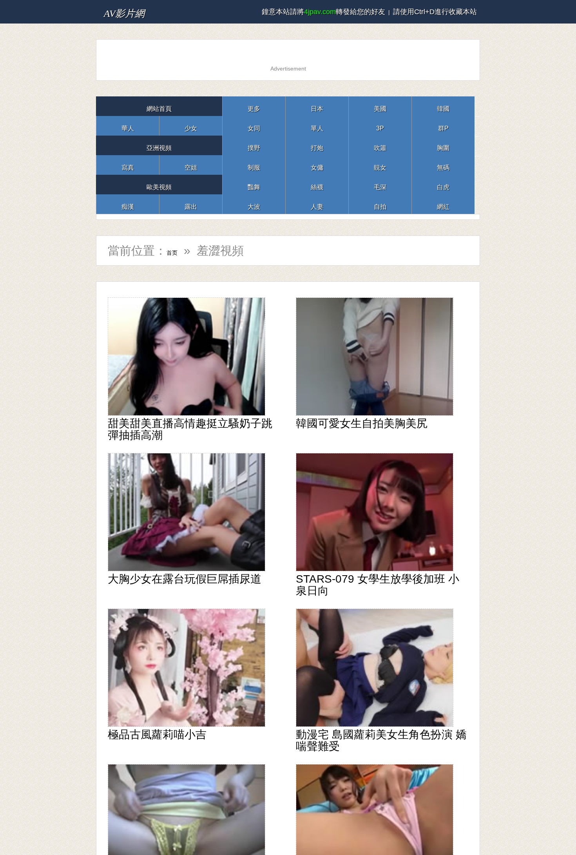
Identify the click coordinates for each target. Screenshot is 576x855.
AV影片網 (136, 11)
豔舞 (254, 184)
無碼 (443, 165)
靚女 (380, 165)
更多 (254, 106)
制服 (254, 165)
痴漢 (128, 204)
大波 (254, 204)
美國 (380, 106)
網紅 (443, 204)
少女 (191, 126)
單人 (317, 126)
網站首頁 (159, 106)
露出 (191, 204)
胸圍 (443, 145)
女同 (254, 126)
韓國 (443, 106)
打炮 (317, 145)
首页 (178, 250)
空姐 (191, 165)
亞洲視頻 (159, 145)
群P (443, 126)
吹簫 (380, 145)
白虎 (443, 184)
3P (380, 126)
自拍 (380, 204)
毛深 (380, 184)
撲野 (254, 145)
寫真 (128, 165)
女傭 (317, 165)
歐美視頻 (159, 184)
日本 (317, 106)
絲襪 (317, 184)
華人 (128, 126)
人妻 (317, 204)
